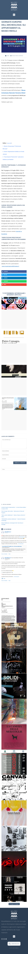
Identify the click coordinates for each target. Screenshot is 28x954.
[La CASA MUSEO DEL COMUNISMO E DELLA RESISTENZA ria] (14, 838)
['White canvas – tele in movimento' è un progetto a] (14, 787)
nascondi (9, 143)
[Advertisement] (14, 121)
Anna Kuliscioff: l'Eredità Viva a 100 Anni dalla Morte (12, 546)
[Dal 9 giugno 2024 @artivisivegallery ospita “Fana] (14, 889)
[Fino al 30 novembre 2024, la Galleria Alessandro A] (14, 635)
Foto (4, 578)
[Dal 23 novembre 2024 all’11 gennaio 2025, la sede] (14, 610)
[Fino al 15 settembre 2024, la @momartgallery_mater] (14, 813)
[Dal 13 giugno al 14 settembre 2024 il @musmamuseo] (14, 863)
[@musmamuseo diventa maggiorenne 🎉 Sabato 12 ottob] (14, 660)
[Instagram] (4, 939)
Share (9, 580)
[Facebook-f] (2, 939)
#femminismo (21, 536)
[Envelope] (6, 939)
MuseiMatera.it (8, 531)
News (8, 55)
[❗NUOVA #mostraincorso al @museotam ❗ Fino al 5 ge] (14, 711)
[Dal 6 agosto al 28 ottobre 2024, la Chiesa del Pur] (14, 736)
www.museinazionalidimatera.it (10, 266)
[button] (14, 15)
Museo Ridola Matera (17, 55)
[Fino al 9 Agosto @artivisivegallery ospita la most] (14, 762)
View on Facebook (4, 580)
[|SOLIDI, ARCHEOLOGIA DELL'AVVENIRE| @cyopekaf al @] (14, 686)
